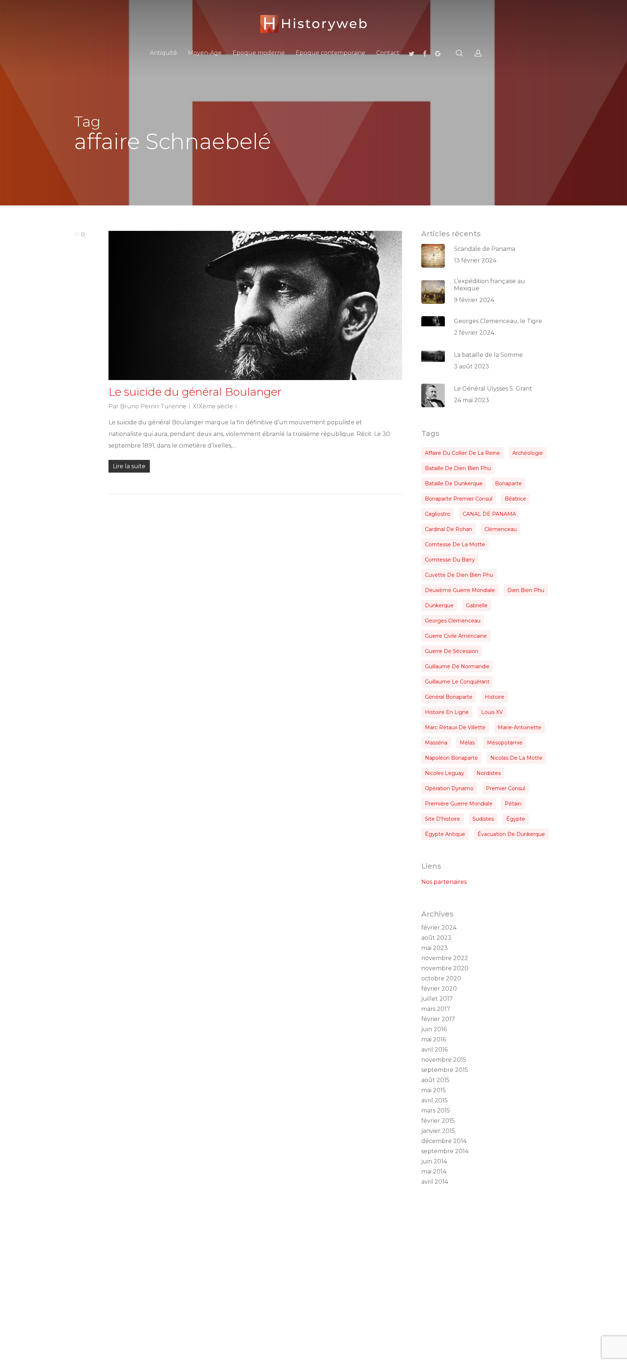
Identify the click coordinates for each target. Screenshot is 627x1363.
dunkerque (439, 605)
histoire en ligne (447, 712)
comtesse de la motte (455, 544)
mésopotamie (504, 742)
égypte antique (445, 834)
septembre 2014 (444, 1151)
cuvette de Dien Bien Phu (459, 575)
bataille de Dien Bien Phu (458, 468)
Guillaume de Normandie (457, 666)
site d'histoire (442, 819)
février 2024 (438, 927)
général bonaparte (448, 697)
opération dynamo (449, 788)
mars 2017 (435, 1008)
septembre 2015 (444, 1069)
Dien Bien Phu (525, 590)
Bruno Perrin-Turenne (153, 406)
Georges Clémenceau (452, 620)
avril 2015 (434, 1100)
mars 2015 (435, 1110)
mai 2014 (433, 1171)
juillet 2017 (437, 998)
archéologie (527, 453)
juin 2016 (434, 1029)
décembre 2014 (444, 1141)
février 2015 (438, 1120)
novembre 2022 (444, 958)
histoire (494, 697)
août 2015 (435, 1080)
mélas (467, 742)
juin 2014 (434, 1161)
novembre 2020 (444, 968)
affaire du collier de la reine (462, 453)
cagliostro (437, 514)
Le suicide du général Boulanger (195, 392)
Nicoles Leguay (444, 773)
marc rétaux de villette (455, 727)
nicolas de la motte (516, 758)
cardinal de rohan (448, 529)
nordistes (488, 773)
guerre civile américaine (456, 636)
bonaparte (508, 483)
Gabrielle (477, 605)
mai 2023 (434, 947)
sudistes (483, 819)
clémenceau (500, 529)
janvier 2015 (438, 1130)
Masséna (436, 742)
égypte (515, 819)
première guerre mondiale (458, 803)
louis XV (492, 712)
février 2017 (438, 1019)
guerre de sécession (451, 651)
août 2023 (436, 937)
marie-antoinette (519, 727)
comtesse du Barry (450, 559)
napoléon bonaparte (451, 758)
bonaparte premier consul (458, 498)
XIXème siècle (213, 406)
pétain (513, 803)
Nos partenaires (444, 881)
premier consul (505, 788)
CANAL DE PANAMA (489, 514)
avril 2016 (434, 1049)
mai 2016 (433, 1039)
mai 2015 (433, 1090)
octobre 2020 (441, 978)
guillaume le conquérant (457, 681)
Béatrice (515, 498)
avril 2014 (434, 1181)
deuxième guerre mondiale (460, 590)
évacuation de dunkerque (511, 834)
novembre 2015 (443, 1059)
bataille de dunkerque (454, 483)
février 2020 (439, 988)
